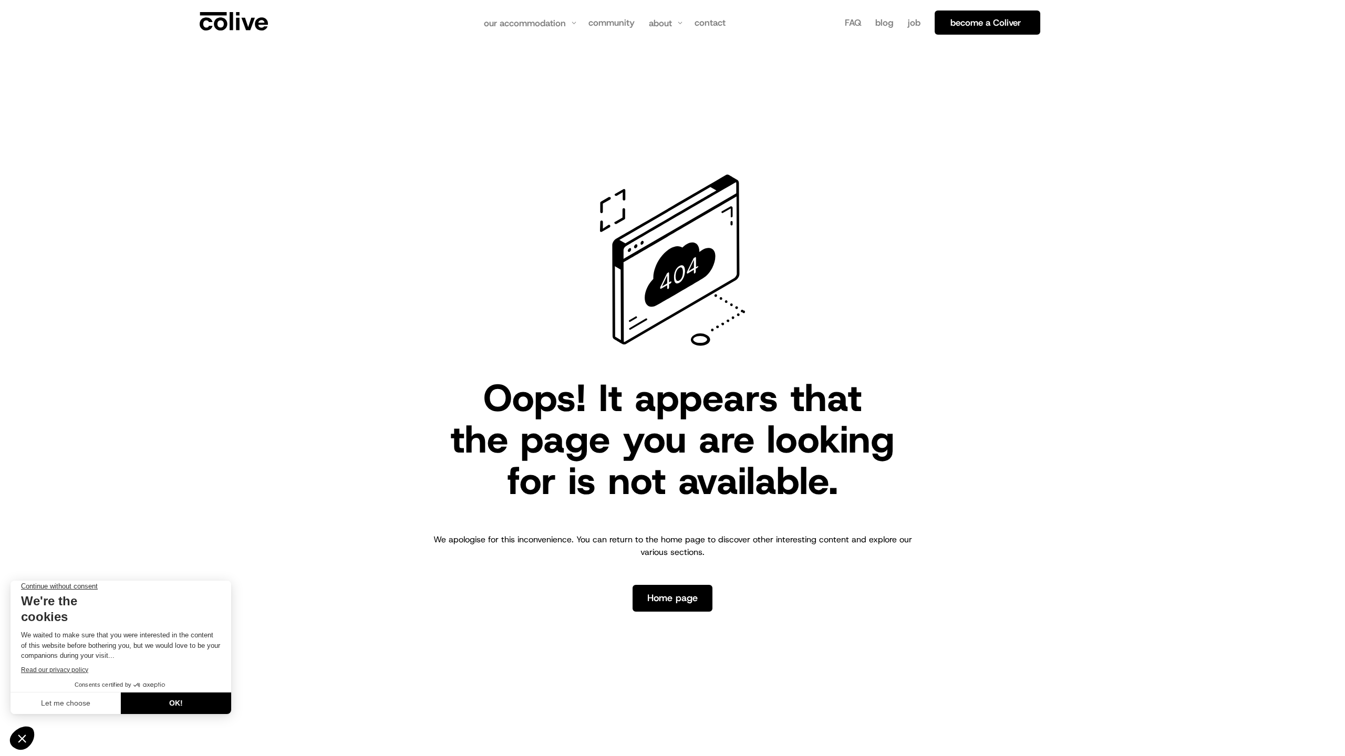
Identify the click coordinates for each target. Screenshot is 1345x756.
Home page (672, 598)
